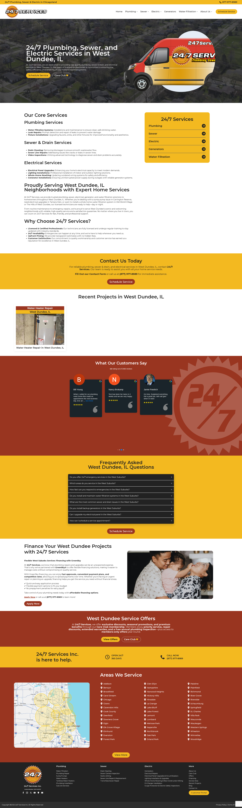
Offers (191, 776)
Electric (156, 11)
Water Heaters (61, 778)
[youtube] (34, 793)
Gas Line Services (62, 786)
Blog (190, 786)
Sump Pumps (61, 776)
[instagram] (27, 793)
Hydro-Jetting (105, 776)
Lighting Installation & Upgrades (157, 778)
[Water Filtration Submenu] (197, 11)
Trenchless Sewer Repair (109, 781)
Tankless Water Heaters (65, 781)
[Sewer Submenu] (148, 11)
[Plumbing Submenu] (137, 11)
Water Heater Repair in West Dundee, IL (40, 347)
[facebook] (23, 793)
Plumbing (130, 11)
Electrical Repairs (151, 773)
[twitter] (31, 793)
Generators (170, 11)
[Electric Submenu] (161, 11)
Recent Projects (195, 783)
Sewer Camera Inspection (110, 773)
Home (119, 11)
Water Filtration (187, 11)
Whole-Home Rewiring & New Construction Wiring (164, 781)
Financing (192, 778)
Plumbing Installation (64, 783)
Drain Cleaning (105, 771)
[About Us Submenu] (211, 11)
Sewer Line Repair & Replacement (113, 778)
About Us (205, 11)
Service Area (193, 781)
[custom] (38, 793)
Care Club (192, 773)
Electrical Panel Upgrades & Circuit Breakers (161, 776)
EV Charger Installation (153, 783)
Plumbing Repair (62, 773)
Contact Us (193, 788)
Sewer (143, 11)
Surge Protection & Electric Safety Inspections (162, 786)
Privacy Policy (221, 805)
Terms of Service (234, 805)
